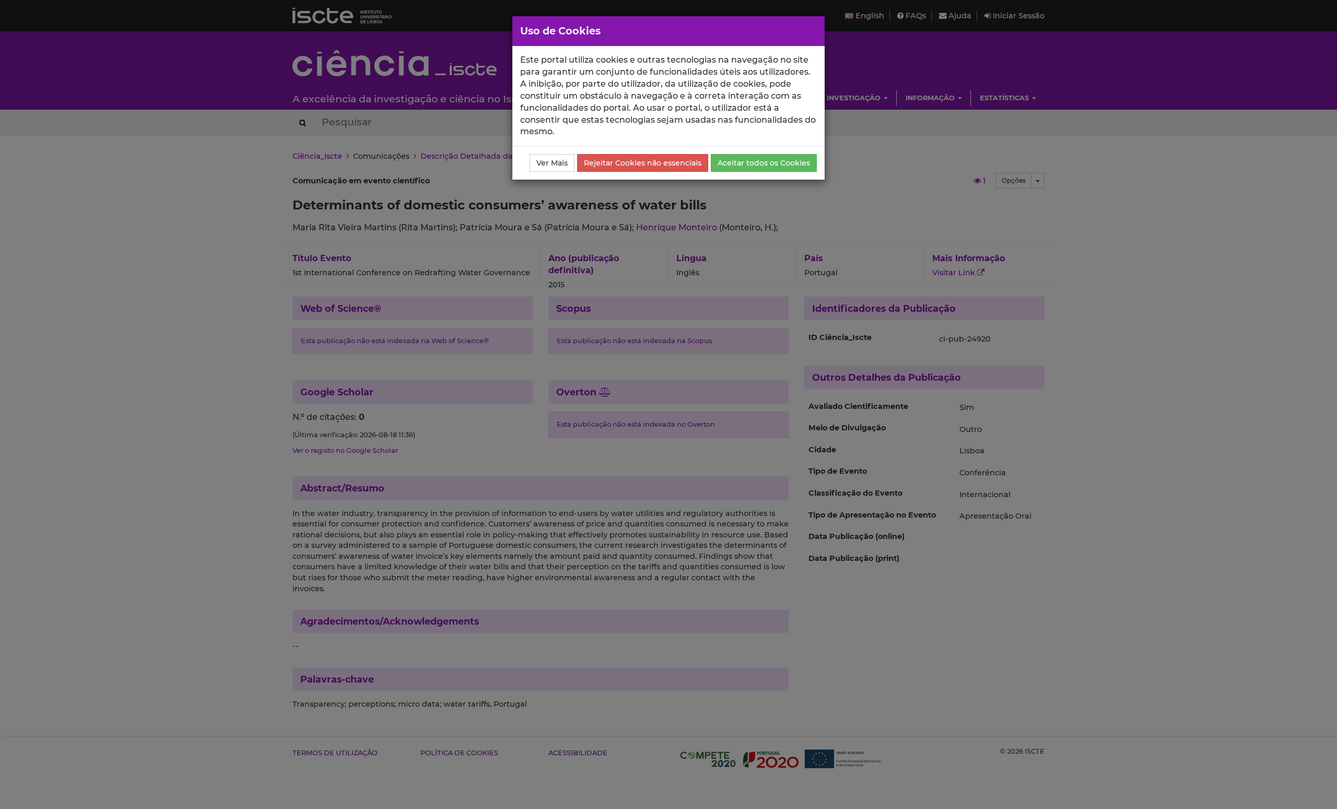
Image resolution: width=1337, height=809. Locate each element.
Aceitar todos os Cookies (764, 163)
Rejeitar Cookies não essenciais (642, 163)
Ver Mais (552, 163)
